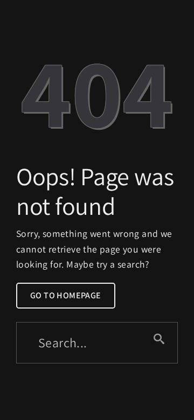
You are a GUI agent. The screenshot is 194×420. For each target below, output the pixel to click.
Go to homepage (65, 295)
